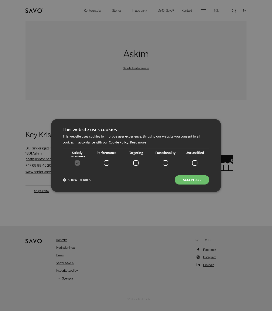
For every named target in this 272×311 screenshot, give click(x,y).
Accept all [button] (192, 180)
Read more (138, 142)
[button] (77, 180)
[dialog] (136, 155)
